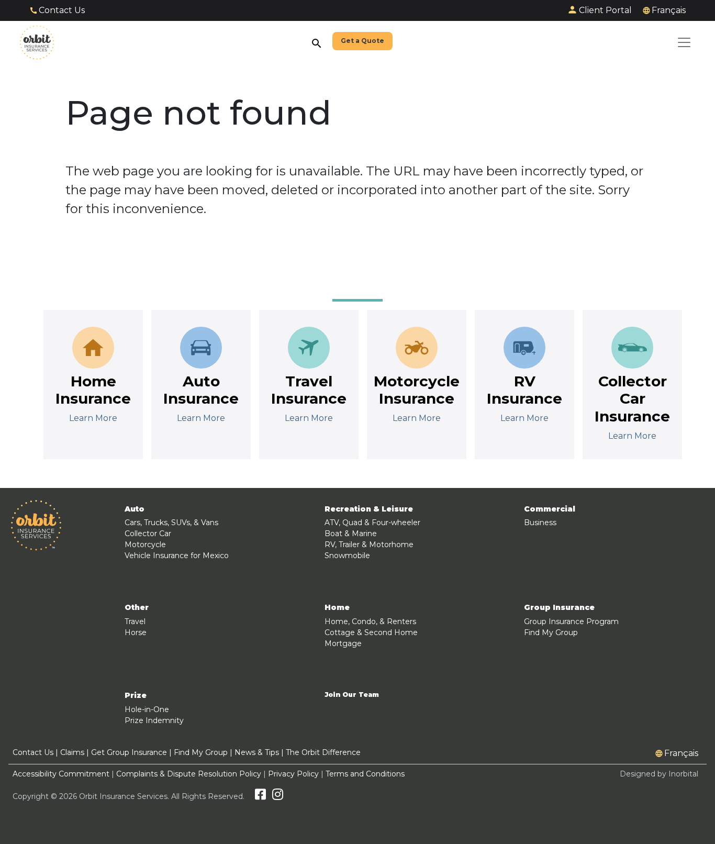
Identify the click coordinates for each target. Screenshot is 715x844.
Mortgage (343, 643)
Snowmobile (347, 555)
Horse (136, 632)
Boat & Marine (351, 533)
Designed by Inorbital (659, 774)
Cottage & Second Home (371, 632)
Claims (72, 752)
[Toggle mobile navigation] (684, 42)
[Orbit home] (37, 42)
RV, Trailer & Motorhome (369, 544)
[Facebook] (260, 796)
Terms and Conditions (365, 774)
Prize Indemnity (154, 720)
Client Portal (605, 10)
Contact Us (62, 10)
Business (540, 522)
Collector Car (148, 533)
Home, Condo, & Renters (370, 621)
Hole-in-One (147, 709)
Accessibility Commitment (62, 774)
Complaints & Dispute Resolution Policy (188, 774)
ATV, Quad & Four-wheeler (372, 522)
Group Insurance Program (571, 621)
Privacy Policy (293, 774)
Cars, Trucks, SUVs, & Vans (171, 522)
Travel (135, 621)
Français (669, 10)
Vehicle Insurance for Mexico (177, 555)
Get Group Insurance (129, 752)
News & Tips (256, 752)
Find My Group (551, 632)
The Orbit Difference (323, 752)
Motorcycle (145, 544)
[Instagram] (277, 796)
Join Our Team (352, 694)
